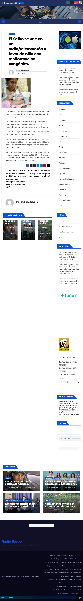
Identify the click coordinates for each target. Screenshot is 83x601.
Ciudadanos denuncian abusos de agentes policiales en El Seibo (67, 70)
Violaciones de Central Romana (58, 579)
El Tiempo (63, 109)
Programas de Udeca (74, 562)
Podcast (62, 163)
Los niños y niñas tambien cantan (71, 569)
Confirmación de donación (73, 583)
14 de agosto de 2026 (54, 487)
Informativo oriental (53, 569)
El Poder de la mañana (51, 562)
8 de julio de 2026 (53, 510)
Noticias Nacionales (66, 179)
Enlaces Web (64, 136)
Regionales (63, 152)
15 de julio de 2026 (13, 510)
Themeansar (35, 576)
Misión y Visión (61, 555)
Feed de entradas (65, 226)
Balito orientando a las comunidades (70, 572)
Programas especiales (53, 566)
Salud (61, 115)
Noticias (11, 34)
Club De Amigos (55, 559)
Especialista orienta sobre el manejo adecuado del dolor (68, 92)
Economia (63, 120)
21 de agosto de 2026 (14, 487)
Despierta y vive (76, 576)
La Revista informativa (50, 572)
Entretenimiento (65, 200)
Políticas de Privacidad (61, 593)
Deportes (62, 195)
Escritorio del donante (74, 586)
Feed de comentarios (67, 232)
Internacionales (64, 184)
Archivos (62, 147)
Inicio (71, 559)
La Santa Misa (65, 576)
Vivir (60, 206)
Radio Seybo (41, 11)
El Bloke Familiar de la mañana (71, 566)
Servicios (62, 125)
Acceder (62, 221)
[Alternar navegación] (40, 21)
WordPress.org (64, 237)
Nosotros (78, 559)
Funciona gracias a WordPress (11, 576)
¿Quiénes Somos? (75, 593)
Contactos (52, 555)
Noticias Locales (65, 168)
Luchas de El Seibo (75, 579)
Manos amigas (52, 583)
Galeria (61, 141)
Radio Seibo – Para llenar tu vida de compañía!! (67, 590)
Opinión (62, 174)
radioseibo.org (24, 70)
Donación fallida (61, 586)
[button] (76, 22)
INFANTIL (65, 559)
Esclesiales (63, 190)
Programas (63, 131)
